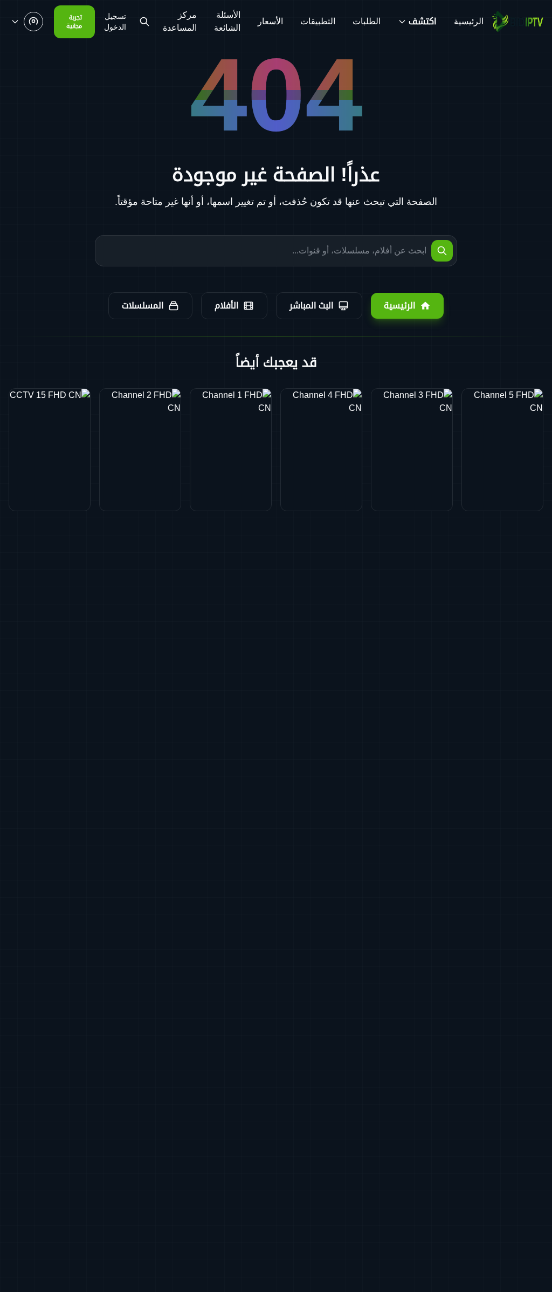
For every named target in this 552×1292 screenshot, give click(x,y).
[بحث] (144, 21)
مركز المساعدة (180, 21)
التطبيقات (317, 21)
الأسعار (270, 21)
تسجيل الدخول (115, 21)
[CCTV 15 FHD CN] (50, 449)
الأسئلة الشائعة (227, 21)
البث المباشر (311, 305)
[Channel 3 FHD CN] (412, 449)
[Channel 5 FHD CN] (502, 449)
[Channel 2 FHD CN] (140, 449)
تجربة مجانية (74, 22)
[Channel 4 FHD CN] (321, 449)
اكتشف (423, 21)
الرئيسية (469, 21)
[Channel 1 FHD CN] (231, 449)
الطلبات (367, 21)
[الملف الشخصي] (27, 21)
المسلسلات (143, 305)
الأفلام (227, 305)
